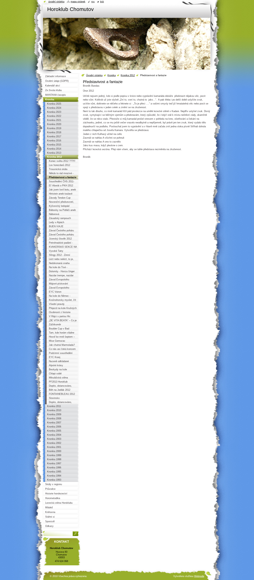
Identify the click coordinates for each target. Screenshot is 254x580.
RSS (93, 1)
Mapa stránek (78, 1)
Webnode (199, 576)
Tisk (102, 1)
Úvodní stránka (94, 75)
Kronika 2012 (128, 75)
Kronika (111, 75)
